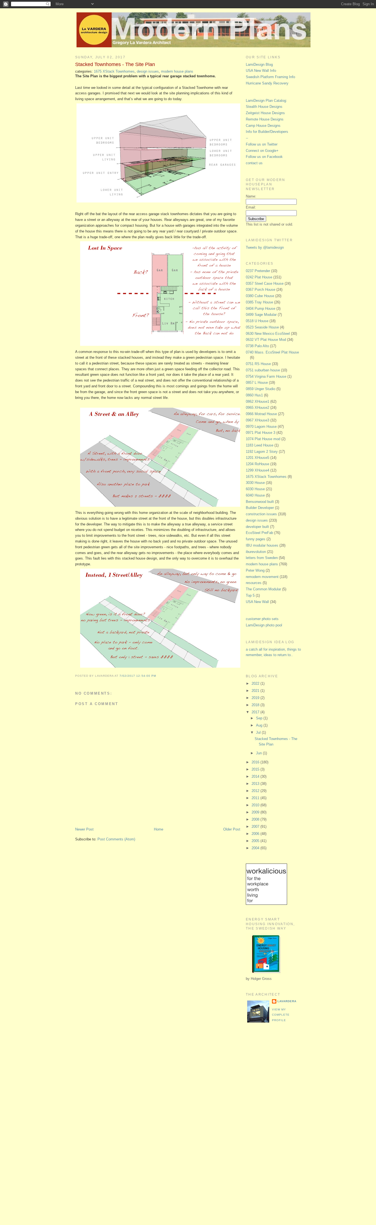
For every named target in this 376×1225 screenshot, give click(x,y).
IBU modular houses (262, 545)
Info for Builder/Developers (267, 132)
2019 (256, 698)
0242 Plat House (259, 277)
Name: (251, 196)
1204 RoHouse (257, 464)
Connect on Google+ (262, 151)
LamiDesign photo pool (264, 625)
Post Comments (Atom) (116, 839)
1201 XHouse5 (257, 458)
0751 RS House (258, 364)
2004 (256, 848)
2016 (256, 762)
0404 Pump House (260, 308)
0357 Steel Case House (265, 283)
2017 (256, 712)
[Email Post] (157, 675)
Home (158, 829)
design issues (148, 71)
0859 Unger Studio (260, 389)
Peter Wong (255, 570)
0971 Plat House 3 (260, 433)
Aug (259, 725)
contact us (254, 163)
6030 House (255, 489)
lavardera (286, 1001)
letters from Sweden (262, 558)
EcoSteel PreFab (259, 533)
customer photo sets (262, 619)
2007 (256, 826)
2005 (256, 841)
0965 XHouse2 (257, 407)
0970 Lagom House (261, 426)
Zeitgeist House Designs (265, 113)
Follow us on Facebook (264, 157)
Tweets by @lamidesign (265, 247)
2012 (256, 791)
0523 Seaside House (262, 327)
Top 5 (250, 595)
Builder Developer (260, 508)
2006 (256, 834)
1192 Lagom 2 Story (262, 452)
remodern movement (262, 577)
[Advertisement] (268, 1118)
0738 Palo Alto (257, 346)
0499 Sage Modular (261, 315)
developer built (257, 527)
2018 (256, 705)
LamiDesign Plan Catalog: (266, 100)
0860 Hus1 (254, 395)
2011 (256, 798)
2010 (256, 805)
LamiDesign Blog (259, 64)
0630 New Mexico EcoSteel (268, 333)
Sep (259, 718)
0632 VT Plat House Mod (266, 340)
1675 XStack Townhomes (114, 71)
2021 (256, 691)
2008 (256, 819)
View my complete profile (281, 1015)
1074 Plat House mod (263, 439)
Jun (259, 753)
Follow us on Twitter (261, 144)
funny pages (255, 539)
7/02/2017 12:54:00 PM (137, 675)
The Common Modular (263, 589)
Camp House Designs (263, 126)
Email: (251, 207)
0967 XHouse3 (257, 420)
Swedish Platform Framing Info (270, 77)
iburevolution (256, 552)
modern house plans (177, 71)
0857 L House (257, 382)
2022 (256, 683)
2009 (256, 812)
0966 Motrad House (261, 414)
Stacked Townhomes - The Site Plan (115, 64)
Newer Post (84, 829)
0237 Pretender (258, 271)
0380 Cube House (260, 296)
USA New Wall (257, 602)
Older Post (231, 829)
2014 (256, 776)
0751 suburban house (263, 370)
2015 (256, 769)
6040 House (255, 495)
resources (253, 583)
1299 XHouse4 (257, 470)
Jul (259, 732)
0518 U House (257, 321)
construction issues (261, 514)
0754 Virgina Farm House (266, 376)
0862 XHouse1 (257, 401)
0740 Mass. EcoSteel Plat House (272, 352)
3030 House (255, 483)
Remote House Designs (265, 119)
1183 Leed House (259, 445)
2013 (256, 784)
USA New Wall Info (261, 70)
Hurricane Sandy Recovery (267, 83)
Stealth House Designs (264, 107)
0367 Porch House (260, 289)
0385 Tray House (259, 302)
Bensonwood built (260, 502)
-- (247, 138)
